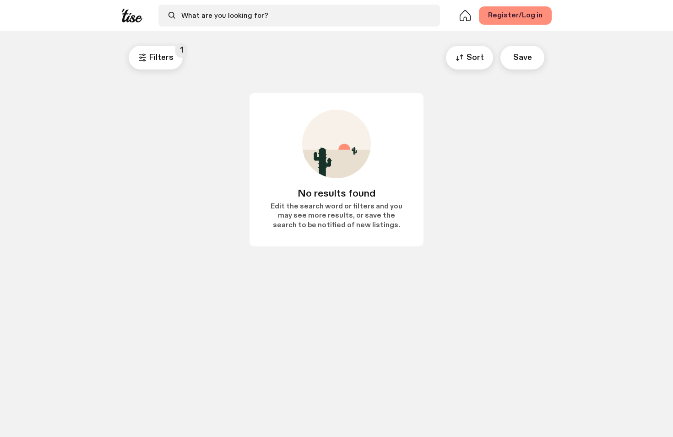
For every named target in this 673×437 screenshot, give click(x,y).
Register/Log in (515, 15)
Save (522, 57)
